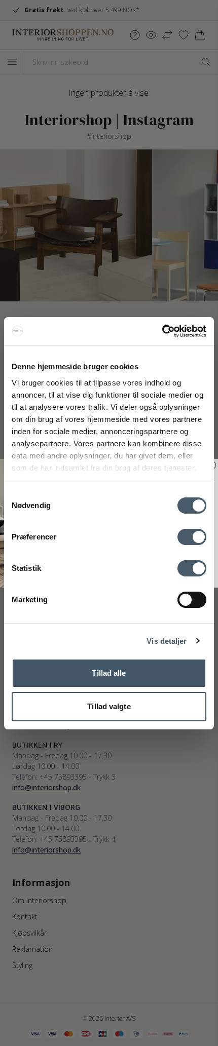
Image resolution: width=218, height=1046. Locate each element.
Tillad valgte (108, 706)
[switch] (191, 537)
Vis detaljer (167, 641)
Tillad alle (109, 673)
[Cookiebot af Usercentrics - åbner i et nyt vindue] (162, 331)
